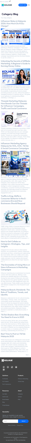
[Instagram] (8, 367)
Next (28, 355)
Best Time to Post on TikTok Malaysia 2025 (13, 335)
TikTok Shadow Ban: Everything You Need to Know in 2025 (15, 315)
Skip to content (4, 1)
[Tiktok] (12, 367)
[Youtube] (16, 367)
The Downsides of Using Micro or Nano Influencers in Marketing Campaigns (15, 267)
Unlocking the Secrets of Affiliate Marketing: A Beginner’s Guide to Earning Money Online (15, 63)
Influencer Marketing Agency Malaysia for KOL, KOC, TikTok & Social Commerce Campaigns (15, 146)
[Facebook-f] (3, 367)
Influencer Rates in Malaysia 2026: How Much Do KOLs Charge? (13, 23)
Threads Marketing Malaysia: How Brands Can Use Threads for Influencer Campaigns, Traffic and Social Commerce (14, 105)
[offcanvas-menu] (28, 5)
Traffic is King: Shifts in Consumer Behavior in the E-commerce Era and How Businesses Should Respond (13, 200)
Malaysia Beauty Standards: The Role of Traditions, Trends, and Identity (15, 292)
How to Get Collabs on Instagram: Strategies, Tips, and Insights (15, 244)
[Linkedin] (3, 369)
